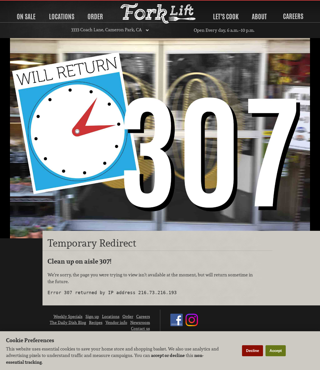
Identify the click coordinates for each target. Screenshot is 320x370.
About (259, 16)
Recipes (95, 322)
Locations (61, 16)
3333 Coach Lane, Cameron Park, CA (106, 30)
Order (95, 16)
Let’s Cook (225, 16)
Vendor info (116, 322)
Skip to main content (23, 4)
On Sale (26, 16)
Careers (293, 16)
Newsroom (140, 322)
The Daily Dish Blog (68, 322)
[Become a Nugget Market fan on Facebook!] (176, 324)
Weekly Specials (68, 316)
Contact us (140, 328)
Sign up (92, 316)
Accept (276, 350)
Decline (252, 350)
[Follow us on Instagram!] (192, 324)
